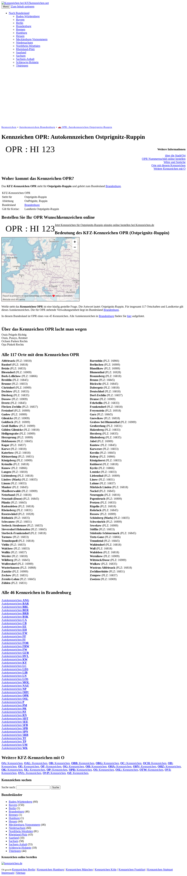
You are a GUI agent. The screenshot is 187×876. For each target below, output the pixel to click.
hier (129, 316)
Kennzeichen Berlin (23, 869)
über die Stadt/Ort (175, 155)
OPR (14, 149)
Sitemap (20, 872)
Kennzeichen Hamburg (50, 869)
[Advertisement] (93, 95)
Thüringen (22, 65)
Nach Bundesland (19, 13)
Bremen (20, 29)
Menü (6, 6)
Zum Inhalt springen (22, 6)
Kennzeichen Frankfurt (132, 869)
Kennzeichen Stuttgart (160, 869)
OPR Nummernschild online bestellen (164, 158)
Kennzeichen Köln (106, 869)
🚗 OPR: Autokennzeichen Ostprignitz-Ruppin (85, 127)
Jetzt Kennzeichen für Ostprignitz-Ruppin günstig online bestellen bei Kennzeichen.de (104, 225)
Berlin (19, 22)
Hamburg (21, 32)
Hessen (20, 36)
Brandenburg (23, 26)
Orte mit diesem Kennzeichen (168, 165)
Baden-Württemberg (28, 16)
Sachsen (21, 55)
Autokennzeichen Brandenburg (37, 127)
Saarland (21, 52)
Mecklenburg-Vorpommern (31, 39)
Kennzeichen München (79, 869)
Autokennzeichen (15, 600)
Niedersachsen (24, 42)
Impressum (7, 872)
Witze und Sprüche (175, 162)
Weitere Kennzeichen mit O (170, 168)
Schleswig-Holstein (27, 62)
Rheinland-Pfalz (25, 49)
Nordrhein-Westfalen (28, 45)
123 (48, 149)
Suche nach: (8, 787)
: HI (32, 149)
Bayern (20, 19)
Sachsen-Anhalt (25, 59)
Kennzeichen (8, 127)
